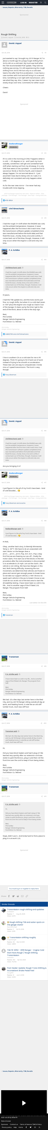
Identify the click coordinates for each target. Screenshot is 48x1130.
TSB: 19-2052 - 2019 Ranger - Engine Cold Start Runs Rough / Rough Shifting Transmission (25, 953)
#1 (45, 53)
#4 (45, 260)
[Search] (45, 2)
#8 (45, 521)
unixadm (10, 957)
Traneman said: (11, 731)
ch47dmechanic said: (13, 268)
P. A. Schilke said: (11, 674)
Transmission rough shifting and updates (25, 909)
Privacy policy (7, 1127)
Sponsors (4, 1124)
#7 (45, 483)
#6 (45, 431)
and (17, 334)
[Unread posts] (41, 2)
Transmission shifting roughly (22, 937)
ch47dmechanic (16, 208)
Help (15, 1127)
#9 (45, 666)
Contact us (14, 1124)
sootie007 (10, 912)
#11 (45, 796)
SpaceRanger (12, 927)
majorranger (11, 940)
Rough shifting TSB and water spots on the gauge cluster (25, 923)
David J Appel (8, 37)
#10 (45, 723)
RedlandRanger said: (13, 529)
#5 (45, 352)
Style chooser (6, 1121)
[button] (2, 2)
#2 (45, 153)
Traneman (14, 657)
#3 (45, 218)
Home (21, 1127)
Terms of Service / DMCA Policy (31, 1124)
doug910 (10, 973)
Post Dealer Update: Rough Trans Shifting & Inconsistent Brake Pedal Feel (26, 969)
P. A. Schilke (14, 250)
